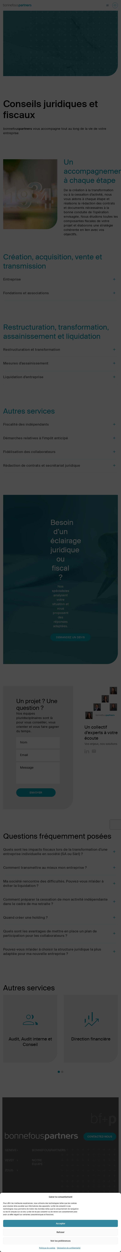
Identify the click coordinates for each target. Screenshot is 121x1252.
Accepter (60, 1223)
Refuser (60, 1232)
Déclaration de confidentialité (68, 1248)
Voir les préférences (60, 1240)
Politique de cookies (47, 1248)
